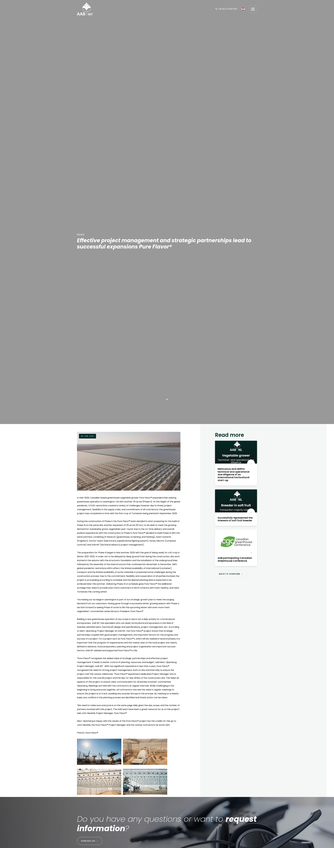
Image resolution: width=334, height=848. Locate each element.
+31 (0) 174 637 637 (228, 8)
